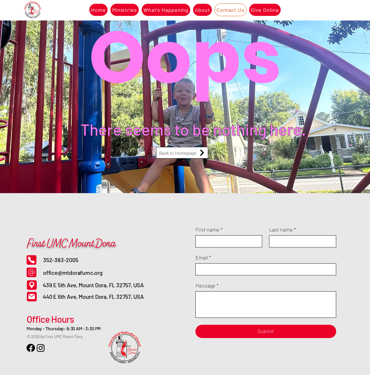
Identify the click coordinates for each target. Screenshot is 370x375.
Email (203, 257)
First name (209, 229)
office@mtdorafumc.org (73, 272)
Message (207, 285)
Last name (282, 229)
